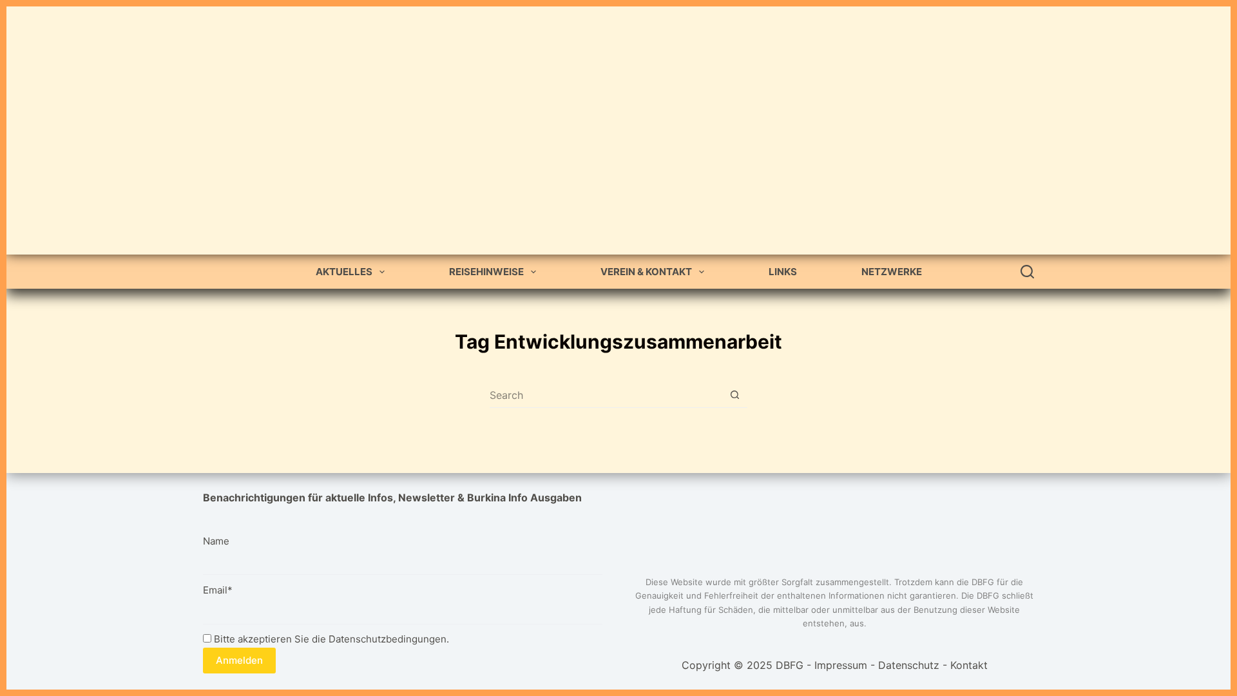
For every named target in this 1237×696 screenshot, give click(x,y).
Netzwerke (891, 272)
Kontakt (969, 665)
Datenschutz (908, 665)
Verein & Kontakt (646, 272)
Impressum (840, 665)
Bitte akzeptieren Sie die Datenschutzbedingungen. (330, 639)
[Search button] (734, 394)
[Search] (1027, 271)
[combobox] (606, 395)
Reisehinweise (486, 272)
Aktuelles (344, 272)
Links (783, 272)
